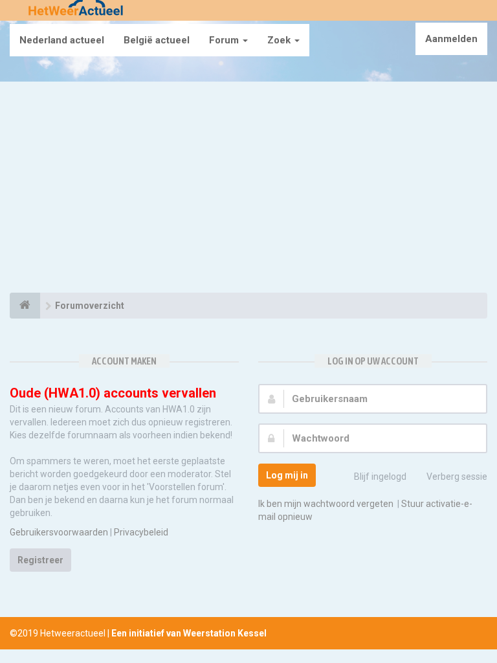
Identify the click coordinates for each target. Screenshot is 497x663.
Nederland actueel (61, 40)
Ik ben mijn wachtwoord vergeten (325, 504)
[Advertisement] (248, 189)
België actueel (157, 40)
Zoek (280, 40)
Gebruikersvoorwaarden (59, 532)
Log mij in (287, 475)
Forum (225, 40)
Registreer (40, 560)
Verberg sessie (456, 476)
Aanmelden (451, 39)
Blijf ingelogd (380, 476)
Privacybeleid (141, 532)
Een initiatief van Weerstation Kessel (189, 633)
